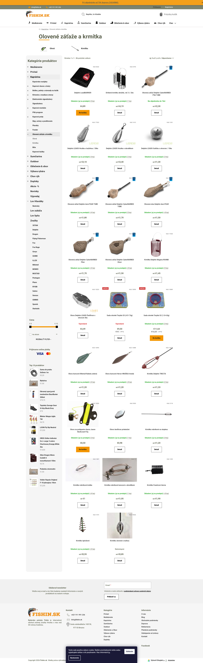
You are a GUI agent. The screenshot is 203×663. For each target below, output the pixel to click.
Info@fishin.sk (76, 620)
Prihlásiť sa (111, 597)
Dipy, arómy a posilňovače (42, 121)
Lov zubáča (36, 210)
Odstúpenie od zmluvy (149, 633)
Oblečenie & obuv (39, 166)
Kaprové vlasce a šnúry (41, 86)
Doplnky (34, 181)
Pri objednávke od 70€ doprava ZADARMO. (100, 2)
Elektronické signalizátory (42, 99)
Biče (34, 147)
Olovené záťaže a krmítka (42, 134)
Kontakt (144, 636)
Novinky (34, 191)
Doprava (144, 624)
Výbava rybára (37, 171)
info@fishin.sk (36, 7)
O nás (143, 614)
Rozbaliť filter (43, 339)
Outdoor (34, 161)
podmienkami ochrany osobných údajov (137, 591)
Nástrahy (36, 206)
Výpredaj (34, 196)
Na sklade (44, 334)
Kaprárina (35, 77)
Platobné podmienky (149, 630)
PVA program (38, 112)
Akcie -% (34, 186)
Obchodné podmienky (149, 620)
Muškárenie (36, 67)
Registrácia (169, 7)
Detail (119, 113)
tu (109, 652)
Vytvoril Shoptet (157, 660)
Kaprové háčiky (38, 152)
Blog (143, 617)
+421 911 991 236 (55, 7)
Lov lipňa (35, 215)
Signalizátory (38, 104)
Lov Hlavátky (36, 201)
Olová (35, 139)
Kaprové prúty (38, 117)
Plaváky (36, 125)
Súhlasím (129, 651)
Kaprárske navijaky (40, 82)
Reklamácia (145, 627)
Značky (34, 220)
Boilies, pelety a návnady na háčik (45, 90)
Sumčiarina (36, 156)
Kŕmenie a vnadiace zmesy (43, 95)
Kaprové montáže (39, 108)
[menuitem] (35, 23)
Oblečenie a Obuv (110, 630)
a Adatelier (169, 660)
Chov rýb (34, 176)
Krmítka (35, 143)
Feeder (35, 130)
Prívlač (34, 72)
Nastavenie (74, 658)
